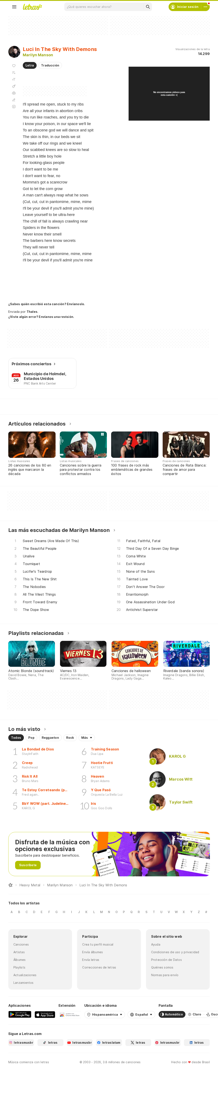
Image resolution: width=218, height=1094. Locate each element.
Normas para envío (165, 975)
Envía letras (90, 959)
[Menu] (14, 7)
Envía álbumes (92, 952)
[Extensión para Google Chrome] (70, 1014)
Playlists (19, 967)
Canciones (21, 944)
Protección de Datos (166, 959)
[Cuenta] (205, 7)
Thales (32, 311)
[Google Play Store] (19, 1014)
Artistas (19, 952)
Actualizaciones (24, 975)
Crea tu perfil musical (97, 944)
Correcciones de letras (99, 967)
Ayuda (155, 944)
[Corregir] (14, 100)
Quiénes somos (162, 967)
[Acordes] (14, 86)
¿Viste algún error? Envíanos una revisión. (41, 317)
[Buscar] (147, 7)
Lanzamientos (23, 982)
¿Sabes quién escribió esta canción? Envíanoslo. (46, 304)
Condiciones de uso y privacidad (175, 952)
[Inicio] (10, 885)
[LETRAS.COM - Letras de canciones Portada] (32, 7)
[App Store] (45, 1014)
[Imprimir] (14, 93)
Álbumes (19, 959)
